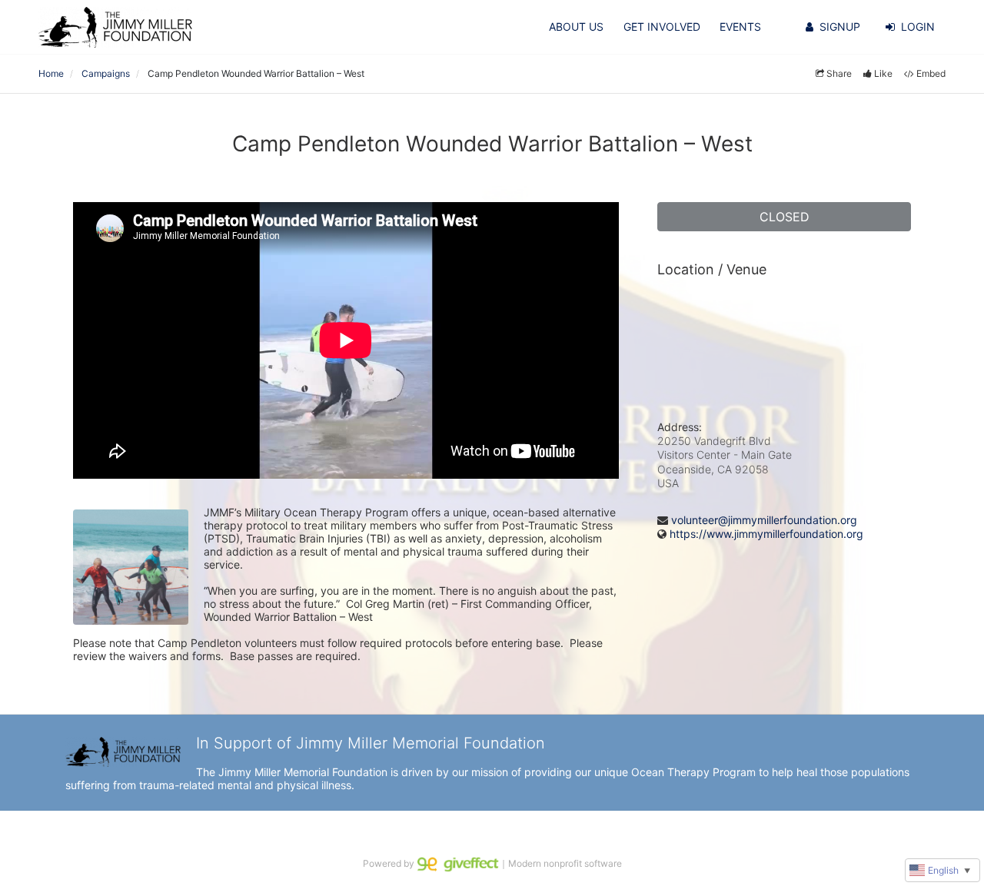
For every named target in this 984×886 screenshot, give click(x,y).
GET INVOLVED (661, 26)
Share (839, 73)
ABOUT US (576, 26)
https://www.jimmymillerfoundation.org (766, 533)
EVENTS (740, 26)
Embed (931, 73)
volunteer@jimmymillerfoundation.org (764, 519)
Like (883, 73)
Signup (839, 26)
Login (918, 26)
